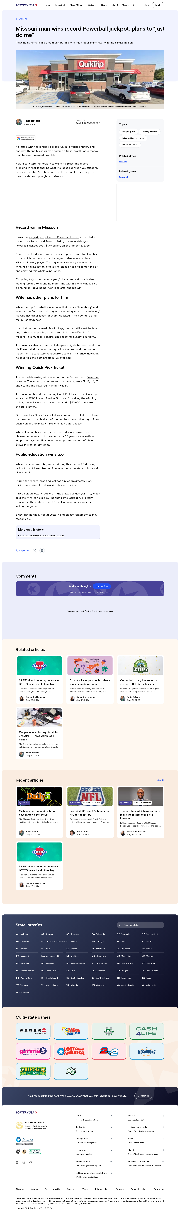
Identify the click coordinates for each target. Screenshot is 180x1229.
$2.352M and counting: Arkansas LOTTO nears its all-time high (39, 682)
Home (47, 5)
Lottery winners (149, 131)
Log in (158, 5)
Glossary (71, 1189)
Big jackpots (128, 131)
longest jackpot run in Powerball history (54, 237)
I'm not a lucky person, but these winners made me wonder (90, 682)
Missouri (123, 161)
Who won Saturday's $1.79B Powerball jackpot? (42, 535)
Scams (34, 1189)
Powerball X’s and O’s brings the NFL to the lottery (90, 812)
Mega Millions (77, 5)
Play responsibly (52, 1189)
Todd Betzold (32, 120)
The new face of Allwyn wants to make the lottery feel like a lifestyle (140, 814)
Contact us (143, 1096)
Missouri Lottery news (133, 138)
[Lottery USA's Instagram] (24, 1162)
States (91, 5)
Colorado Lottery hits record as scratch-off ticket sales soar (139, 682)
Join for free (102, 586)
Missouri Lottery (48, 514)
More (124, 5)
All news (23, 19)
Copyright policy (139, 1189)
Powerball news (130, 144)
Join (147, 5)
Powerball (60, 5)
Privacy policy (101, 1189)
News (104, 5)
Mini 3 (115, 5)
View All (160, 780)
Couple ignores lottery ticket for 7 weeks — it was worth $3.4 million (39, 736)
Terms (85, 1189)
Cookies (119, 1189)
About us (20, 1189)
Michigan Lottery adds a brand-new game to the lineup (38, 812)
